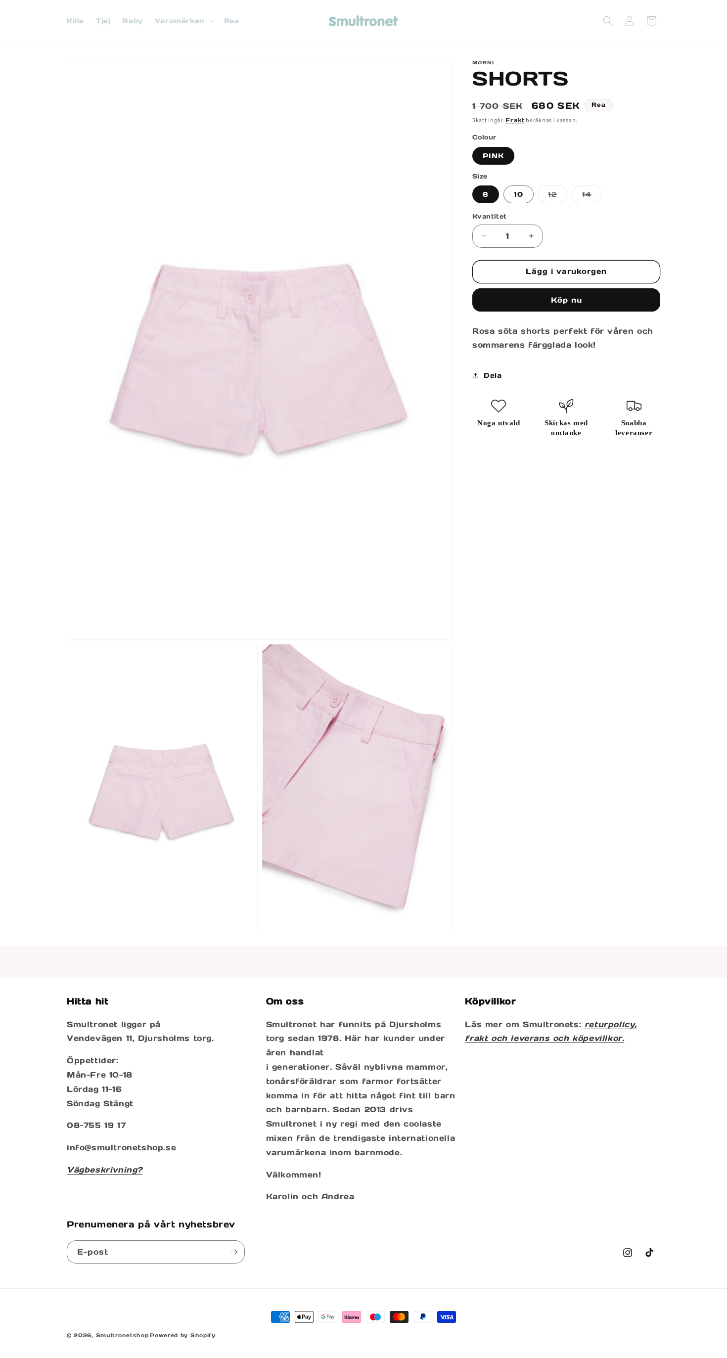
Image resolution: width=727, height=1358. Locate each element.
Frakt (515, 120)
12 (557, 196)
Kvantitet (489, 216)
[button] (183, 20)
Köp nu (566, 300)
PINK (493, 155)
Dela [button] (492, 375)
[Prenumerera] (233, 1252)
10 (518, 194)
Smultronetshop (122, 1335)
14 (592, 196)
